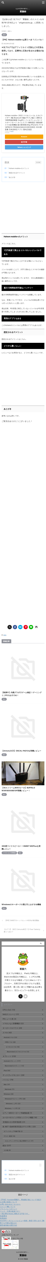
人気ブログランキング (10, 1235)
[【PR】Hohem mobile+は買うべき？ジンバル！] (20, 627)
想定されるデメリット (17, 173)
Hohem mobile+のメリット (19, 168)
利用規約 (3, 1218)
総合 (5, 635)
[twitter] (9, 627)
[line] (31, 627)
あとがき (12, 177)
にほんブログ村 (17, 1238)
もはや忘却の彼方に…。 (23, 1252)
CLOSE (38, 162)
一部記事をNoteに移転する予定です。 (15, 1214)
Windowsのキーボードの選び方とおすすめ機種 (21, 904)
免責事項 (3, 1216)
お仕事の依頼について (8, 1202)
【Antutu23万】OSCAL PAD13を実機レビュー (21, 751)
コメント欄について (7, 1207)
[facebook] (15, 627)
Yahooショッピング (24, 147)
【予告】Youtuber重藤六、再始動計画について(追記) (20, 1200)
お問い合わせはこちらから (10, 1204)
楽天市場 (24, 142)
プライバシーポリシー (8, 1209)
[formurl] (25, 996)
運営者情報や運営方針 (8, 1225)
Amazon (24, 137)
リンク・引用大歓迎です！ (10, 1211)
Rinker (12, 131)
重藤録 (23, 11)
